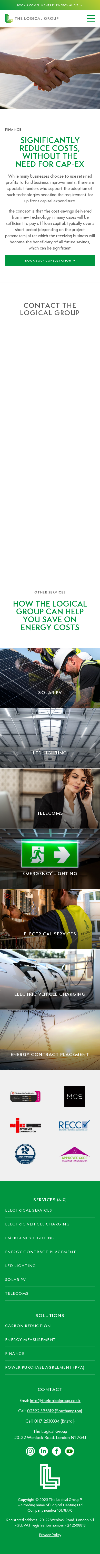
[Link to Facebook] (56, 1451)
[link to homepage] (31, 18)
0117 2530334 (47, 1421)
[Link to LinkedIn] (30, 1451)
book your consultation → (50, 260)
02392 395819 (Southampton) (54, 1411)
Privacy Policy (50, 1534)
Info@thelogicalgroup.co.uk (55, 1400)
